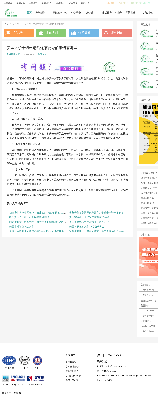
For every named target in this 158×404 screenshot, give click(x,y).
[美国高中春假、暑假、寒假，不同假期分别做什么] (146, 55)
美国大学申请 (72, 380)
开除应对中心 (60, 12)
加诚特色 (148, 12)
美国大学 (20, 3)
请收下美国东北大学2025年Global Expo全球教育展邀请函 (40, 231)
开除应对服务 (72, 371)
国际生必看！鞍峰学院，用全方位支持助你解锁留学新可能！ (42, 222)
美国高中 (33, 3)
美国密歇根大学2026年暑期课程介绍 (89, 217)
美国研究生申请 (148, 326)
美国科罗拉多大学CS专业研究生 (86, 226)
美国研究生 (46, 3)
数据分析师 (19, 393)
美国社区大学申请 (148, 301)
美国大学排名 (148, 295)
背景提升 (130, 12)
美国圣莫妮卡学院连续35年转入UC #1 (89, 222)
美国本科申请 (148, 290)
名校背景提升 (72, 362)
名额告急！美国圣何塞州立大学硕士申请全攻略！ (96, 212)
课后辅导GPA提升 (112, 12)
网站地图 (85, 3)
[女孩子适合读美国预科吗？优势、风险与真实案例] (146, 30)
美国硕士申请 (148, 331)
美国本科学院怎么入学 (21, 226)
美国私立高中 (148, 310)
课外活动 (117, 33)
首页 (29, 12)
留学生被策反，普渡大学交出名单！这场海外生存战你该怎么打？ (105, 231)
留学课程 (60, 3)
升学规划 (40, 12)
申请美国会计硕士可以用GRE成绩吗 (29, 217)
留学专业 (73, 3)
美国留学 (8, 3)
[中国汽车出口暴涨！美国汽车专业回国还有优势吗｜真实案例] (146, 81)
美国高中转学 (148, 316)
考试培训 (90, 12)
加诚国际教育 (13, 54)
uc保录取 (76, 12)
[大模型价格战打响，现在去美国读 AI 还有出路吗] (146, 43)
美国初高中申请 (73, 376)
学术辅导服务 (72, 366)
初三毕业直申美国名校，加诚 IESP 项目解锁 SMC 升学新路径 (42, 212)
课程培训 (52, 33)
